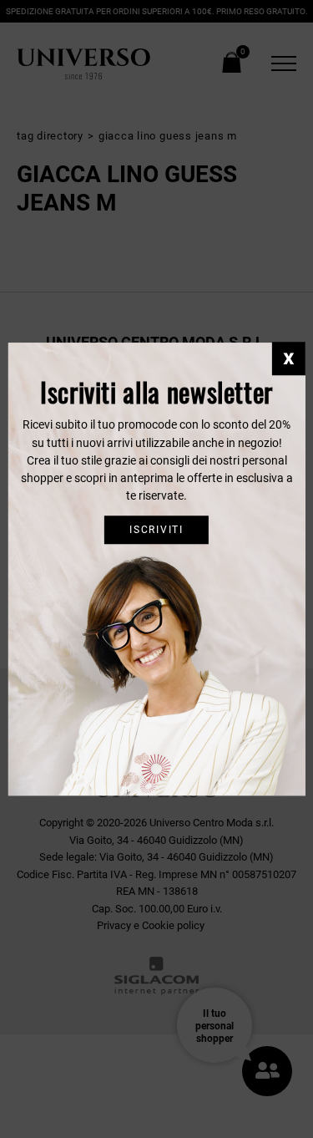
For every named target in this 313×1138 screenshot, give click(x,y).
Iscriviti (156, 530)
